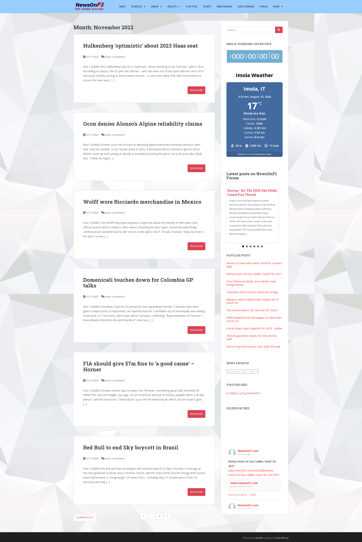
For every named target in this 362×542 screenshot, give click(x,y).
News (122, 6)
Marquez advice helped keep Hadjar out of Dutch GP (252, 301)
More (276, 6)
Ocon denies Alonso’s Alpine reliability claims (142, 123)
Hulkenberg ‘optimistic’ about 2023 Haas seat (140, 45)
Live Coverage (246, 6)
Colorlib (258, 538)
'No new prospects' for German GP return (251, 310)
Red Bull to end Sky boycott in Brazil (130, 447)
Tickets (207, 6)
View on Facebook (237, 494)
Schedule (136, 6)
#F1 (277, 475)
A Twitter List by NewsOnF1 (243, 393)
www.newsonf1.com (244, 483)
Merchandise (224, 6)
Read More (196, 90)
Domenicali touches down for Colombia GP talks (138, 282)
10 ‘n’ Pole (191, 6)
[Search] (279, 30)
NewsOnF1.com (248, 451)
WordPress (282, 538)
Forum (264, 6)
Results (172, 6)
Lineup (155, 6)
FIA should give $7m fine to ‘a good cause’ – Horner (138, 366)
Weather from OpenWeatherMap (254, 154)
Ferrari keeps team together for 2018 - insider (254, 328)
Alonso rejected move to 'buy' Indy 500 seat (253, 346)
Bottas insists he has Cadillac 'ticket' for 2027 (253, 274)
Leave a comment (114, 56)
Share (253, 494)
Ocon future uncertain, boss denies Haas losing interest (251, 283)
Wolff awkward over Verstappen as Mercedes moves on (254, 319)
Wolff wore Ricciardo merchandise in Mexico (142, 201)
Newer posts (85, 517)
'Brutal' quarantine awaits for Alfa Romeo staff (251, 337)
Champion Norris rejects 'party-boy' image (252, 292)
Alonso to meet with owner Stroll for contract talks (254, 264)
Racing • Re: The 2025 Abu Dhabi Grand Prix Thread (252, 192)
